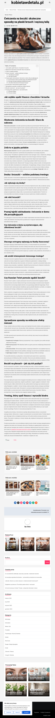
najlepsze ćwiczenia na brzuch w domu (21, 429)
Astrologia (7, 619)
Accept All (26, 712)
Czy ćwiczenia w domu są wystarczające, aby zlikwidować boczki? (22, 79)
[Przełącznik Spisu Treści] (36, 66)
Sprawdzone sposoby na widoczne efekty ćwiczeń (18, 86)
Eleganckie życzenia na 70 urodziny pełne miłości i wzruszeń (20, 584)
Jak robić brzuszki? (12, 76)
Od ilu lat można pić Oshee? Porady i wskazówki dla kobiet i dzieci (21, 588)
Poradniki (7, 630)
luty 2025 (7, 602)
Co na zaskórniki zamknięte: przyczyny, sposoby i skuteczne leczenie (22, 573)
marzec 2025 (8, 598)
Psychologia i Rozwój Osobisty (12, 633)
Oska (9, 25)
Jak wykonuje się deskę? (13, 74)
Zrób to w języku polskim (12, 71)
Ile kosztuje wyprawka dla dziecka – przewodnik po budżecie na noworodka (23, 577)
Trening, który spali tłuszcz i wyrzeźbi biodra (16, 89)
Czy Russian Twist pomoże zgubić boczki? (16, 84)
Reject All (18, 712)
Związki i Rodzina (9, 655)
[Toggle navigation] (5, 2)
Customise (8, 712)
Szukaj (7, 557)
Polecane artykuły (12, 91)
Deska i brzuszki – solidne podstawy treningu (17, 73)
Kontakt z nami (46, 715)
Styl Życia (7, 640)
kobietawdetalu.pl (27, 2)
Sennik (6, 637)
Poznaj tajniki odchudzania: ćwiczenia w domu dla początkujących (22, 78)
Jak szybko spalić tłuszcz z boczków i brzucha (17, 68)
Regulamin (36, 712)
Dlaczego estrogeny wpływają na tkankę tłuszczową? (19, 81)
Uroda (6, 648)
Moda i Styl (8, 626)
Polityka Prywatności (45, 712)
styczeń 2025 (8, 605)
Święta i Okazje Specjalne (11, 644)
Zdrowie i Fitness (8, 14)
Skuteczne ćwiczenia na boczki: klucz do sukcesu (18, 69)
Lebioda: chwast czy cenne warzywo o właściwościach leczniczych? (21, 581)
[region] (17, 708)
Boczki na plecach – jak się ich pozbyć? (15, 88)
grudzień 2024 (8, 609)
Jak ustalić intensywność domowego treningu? (18, 82)
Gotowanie (7, 622)
